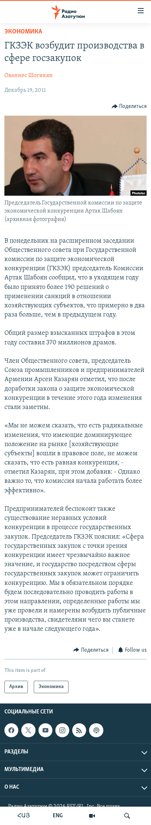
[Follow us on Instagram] (62, 730)
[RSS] (79, 730)
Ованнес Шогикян (28, 76)
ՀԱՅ (23, 816)
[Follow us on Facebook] (11, 730)
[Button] (129, 106)
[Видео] (92, 816)
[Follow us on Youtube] (45, 730)
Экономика (23, 32)
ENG (58, 816)
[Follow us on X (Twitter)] (28, 730)
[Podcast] (96, 730)
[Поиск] (127, 816)
